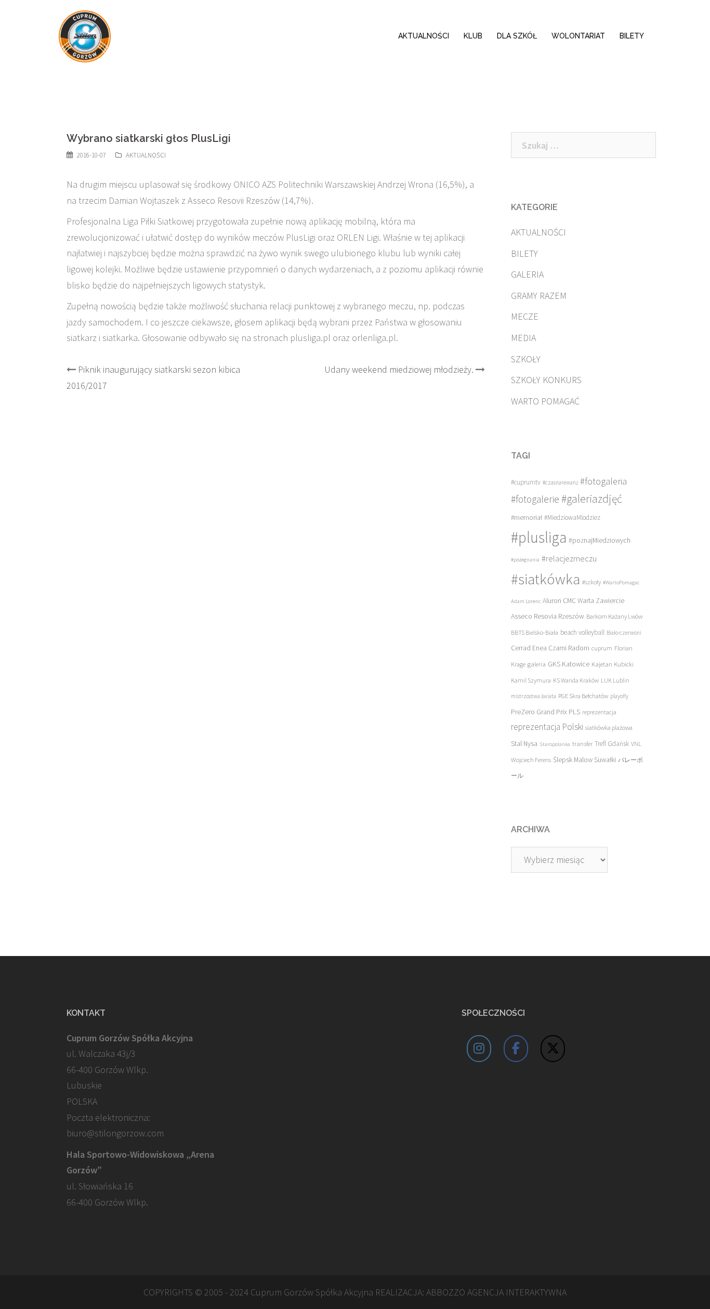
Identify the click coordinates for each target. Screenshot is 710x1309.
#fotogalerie (535, 499)
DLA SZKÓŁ (517, 36)
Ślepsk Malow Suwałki (584, 759)
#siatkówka (545, 579)
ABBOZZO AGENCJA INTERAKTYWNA (496, 1292)
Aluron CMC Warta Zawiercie (583, 600)
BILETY (632, 36)
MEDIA (523, 338)
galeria (537, 664)
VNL (636, 744)
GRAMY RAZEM (539, 296)
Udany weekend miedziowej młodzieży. (399, 369)
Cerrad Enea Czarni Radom (550, 648)
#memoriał (526, 517)
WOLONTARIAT (578, 36)
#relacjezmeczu (569, 558)
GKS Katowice (568, 664)
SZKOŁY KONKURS (546, 380)
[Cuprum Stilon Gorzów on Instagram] (479, 1048)
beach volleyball (582, 632)
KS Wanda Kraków (576, 680)
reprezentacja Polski (547, 726)
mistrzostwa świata (533, 696)
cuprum (601, 648)
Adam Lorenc (526, 601)
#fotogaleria (603, 481)
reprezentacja (599, 712)
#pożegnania (525, 559)
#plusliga (539, 537)
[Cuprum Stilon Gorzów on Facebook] (516, 1048)
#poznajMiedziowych (599, 540)
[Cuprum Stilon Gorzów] (85, 35)
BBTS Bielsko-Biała (534, 632)
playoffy (619, 696)
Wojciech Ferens (531, 760)
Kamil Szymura (531, 680)
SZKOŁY (526, 359)
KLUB (473, 36)
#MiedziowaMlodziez (572, 517)
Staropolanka (555, 744)
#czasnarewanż (560, 482)
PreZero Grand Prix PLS (545, 711)
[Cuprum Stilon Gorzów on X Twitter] (553, 1048)
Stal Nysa (524, 743)
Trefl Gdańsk (612, 743)
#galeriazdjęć (591, 499)
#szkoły (591, 582)
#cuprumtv (526, 482)
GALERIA (527, 274)
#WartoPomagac (621, 582)
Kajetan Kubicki (612, 664)
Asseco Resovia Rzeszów (547, 616)
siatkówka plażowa (609, 727)
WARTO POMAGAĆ (545, 401)
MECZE (524, 316)
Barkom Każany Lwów (614, 616)
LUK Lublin (615, 680)
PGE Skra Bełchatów (583, 696)
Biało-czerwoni (624, 632)
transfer (582, 743)
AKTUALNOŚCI (423, 36)
